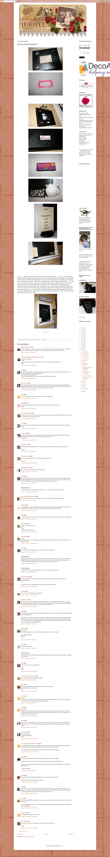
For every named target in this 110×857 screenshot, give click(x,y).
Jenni (22, 611)
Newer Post (20, 834)
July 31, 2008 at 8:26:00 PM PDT (28, 365)
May (83, 382)
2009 (82, 348)
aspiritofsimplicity (25, 467)
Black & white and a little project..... (86, 372)
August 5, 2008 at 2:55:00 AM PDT (29, 770)
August (83, 360)
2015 (82, 336)
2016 (82, 334)
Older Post (71, 834)
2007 (82, 391)
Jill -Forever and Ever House (28, 676)
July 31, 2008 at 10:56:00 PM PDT (29, 451)
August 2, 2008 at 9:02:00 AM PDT (29, 658)
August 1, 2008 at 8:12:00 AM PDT (29, 563)
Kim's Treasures (25, 576)
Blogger (61, 845)
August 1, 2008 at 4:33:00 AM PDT (29, 491)
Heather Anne (24, 599)
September (84, 358)
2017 (82, 332)
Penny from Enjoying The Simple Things (30, 357)
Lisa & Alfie (24, 433)
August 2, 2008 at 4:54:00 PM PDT (29, 691)
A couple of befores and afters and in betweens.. (87, 368)
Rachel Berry (24, 444)
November (84, 354)
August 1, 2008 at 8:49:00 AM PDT (29, 572)
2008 (82, 350)
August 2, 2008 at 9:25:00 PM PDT (29, 716)
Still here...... (84, 380)
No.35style (23, 812)
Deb (22, 786)
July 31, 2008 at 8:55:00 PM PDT (28, 389)
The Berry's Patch (25, 456)
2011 (82, 344)
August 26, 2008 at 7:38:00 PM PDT (29, 828)
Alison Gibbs (24, 732)
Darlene (23, 505)
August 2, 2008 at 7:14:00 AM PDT (29, 648)
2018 (82, 330)
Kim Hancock (24, 383)
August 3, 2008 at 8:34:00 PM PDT (29, 727)
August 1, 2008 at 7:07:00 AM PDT (29, 543)
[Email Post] (43, 339)
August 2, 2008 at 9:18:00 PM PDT (29, 703)
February (84, 389)
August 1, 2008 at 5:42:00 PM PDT (29, 624)
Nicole (22, 720)
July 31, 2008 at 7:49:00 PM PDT (28, 352)
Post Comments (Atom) (29, 836)
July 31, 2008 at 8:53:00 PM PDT (28, 378)
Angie (22, 394)
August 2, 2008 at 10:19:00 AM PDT (29, 671)
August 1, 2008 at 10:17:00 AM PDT (29, 586)
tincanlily (23, 403)
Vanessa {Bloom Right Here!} (28, 496)
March (83, 386)
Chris (22, 423)
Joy (22, 370)
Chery (22, 696)
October (84, 356)
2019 (82, 328)
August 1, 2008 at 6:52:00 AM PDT (29, 532)
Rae (22, 798)
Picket (22, 476)
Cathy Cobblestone (25, 347)
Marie (22, 515)
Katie (22, 548)
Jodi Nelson (24, 523)
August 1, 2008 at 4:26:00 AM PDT (29, 483)
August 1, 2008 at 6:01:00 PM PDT (29, 639)
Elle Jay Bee (24, 821)
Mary (22, 644)
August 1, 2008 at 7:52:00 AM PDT (29, 552)
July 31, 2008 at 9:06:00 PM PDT (28, 418)
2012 (82, 342)
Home (45, 834)
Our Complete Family (26, 413)
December (84, 352)
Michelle (23, 628)
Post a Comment (23, 831)
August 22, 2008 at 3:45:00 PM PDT (29, 816)
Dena (22, 663)
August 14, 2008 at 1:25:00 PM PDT (29, 808)
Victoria (23, 591)
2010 (82, 346)
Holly (22, 756)
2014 (82, 338)
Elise (22, 684)
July (83, 362)
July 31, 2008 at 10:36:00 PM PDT (29, 440)
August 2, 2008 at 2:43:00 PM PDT (29, 680)
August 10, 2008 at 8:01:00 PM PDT (29, 782)
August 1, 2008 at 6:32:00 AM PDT (29, 519)
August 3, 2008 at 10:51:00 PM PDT (29, 738)
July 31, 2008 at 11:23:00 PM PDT (29, 463)
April (83, 384)
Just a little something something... (87, 377)
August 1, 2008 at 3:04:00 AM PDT (29, 471)
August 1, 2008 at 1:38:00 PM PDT (29, 606)
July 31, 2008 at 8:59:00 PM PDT (28, 408)
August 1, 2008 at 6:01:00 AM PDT (29, 510)
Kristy (22, 775)
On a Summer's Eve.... (87, 375)
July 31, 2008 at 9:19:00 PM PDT (28, 428)
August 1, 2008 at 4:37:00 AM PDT (29, 500)
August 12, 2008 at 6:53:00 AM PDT (29, 793)
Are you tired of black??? (85, 364)
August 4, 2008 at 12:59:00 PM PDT (29, 751)
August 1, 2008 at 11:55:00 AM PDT (29, 595)
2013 (82, 340)
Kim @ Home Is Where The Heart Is (29, 743)
